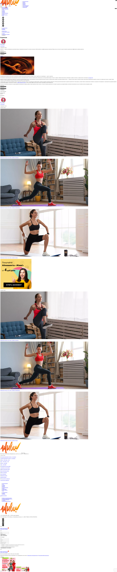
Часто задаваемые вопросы (6, 501)
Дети (3, 9)
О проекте (3, 500)
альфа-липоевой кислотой (21, 82)
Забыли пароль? (3, 534)
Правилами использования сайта (32, 555)
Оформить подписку (3, 3)
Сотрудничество (4, 492)
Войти (1, 535)
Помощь (3, 28)
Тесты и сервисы (4, 14)
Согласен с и (12, 544)
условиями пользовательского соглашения (11, 545)
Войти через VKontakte (4, 529)
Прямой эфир (4, 489)
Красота (3, 11)
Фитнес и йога (4, 31)
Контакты (3, 29)
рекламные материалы (5, 499)
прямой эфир (25, 7)
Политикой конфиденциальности (43, 555)
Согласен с (9, 545)
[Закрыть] (1, 571)
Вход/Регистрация (5, 7)
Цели (3, 15)
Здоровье (24, 4)
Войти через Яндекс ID (4, 528)
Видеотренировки (5, 8)
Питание (24, 3)
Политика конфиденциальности (7, 498)
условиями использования (9, 544)
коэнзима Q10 (90, 77)
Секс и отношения (26, 5)
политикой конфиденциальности (19, 544)
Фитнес (24, 2)
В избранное (2, 54)
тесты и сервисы (25, 6)
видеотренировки (25, 1)
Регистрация (5, 535)
